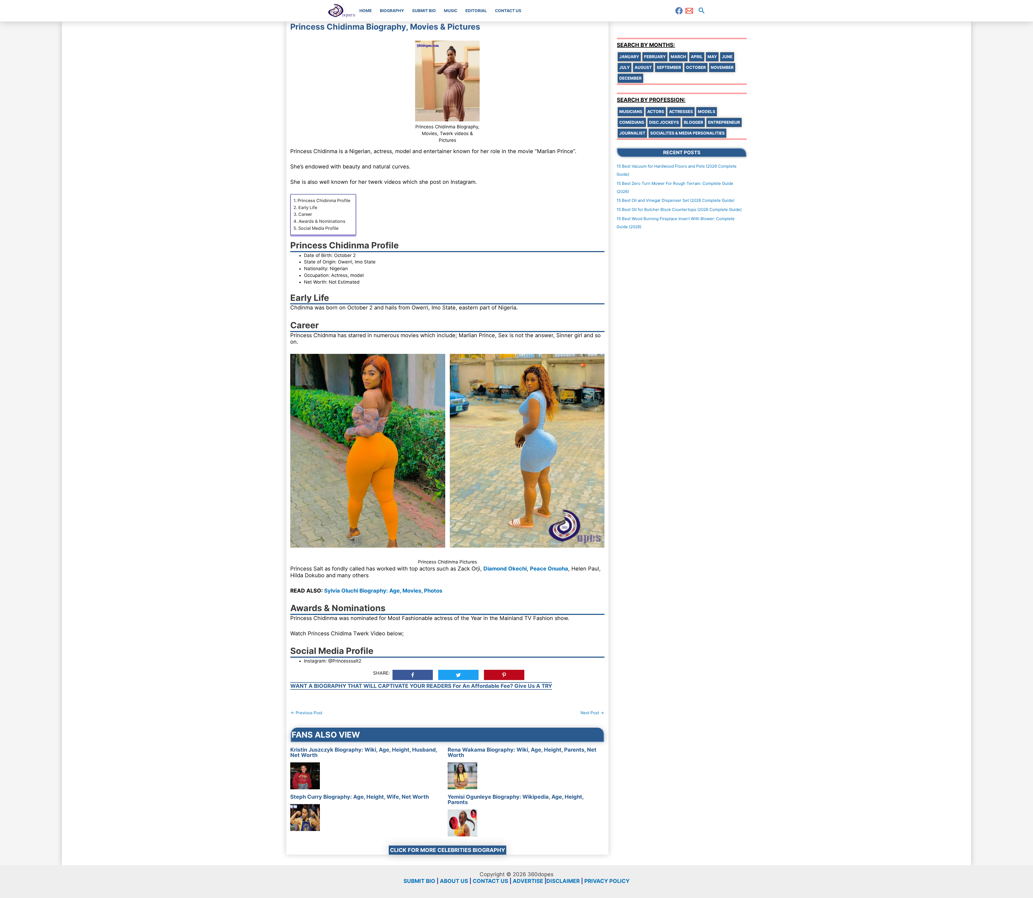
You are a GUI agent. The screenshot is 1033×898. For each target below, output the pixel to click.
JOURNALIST (632, 133)
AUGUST (643, 67)
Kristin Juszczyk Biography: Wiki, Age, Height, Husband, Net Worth (363, 752)
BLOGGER (693, 122)
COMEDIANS (631, 122)
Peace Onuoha (549, 568)
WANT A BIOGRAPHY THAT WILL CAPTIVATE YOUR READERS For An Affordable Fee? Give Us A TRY (421, 686)
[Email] (689, 11)
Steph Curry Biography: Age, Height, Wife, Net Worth (359, 797)
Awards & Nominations (322, 221)
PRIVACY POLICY (606, 881)
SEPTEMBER (669, 67)
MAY (712, 56)
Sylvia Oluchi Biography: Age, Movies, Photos (383, 590)
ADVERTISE (528, 881)
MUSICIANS (630, 111)
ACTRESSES (681, 111)
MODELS (706, 111)
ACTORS (655, 111)
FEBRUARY (655, 56)
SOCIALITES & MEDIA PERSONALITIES (687, 133)
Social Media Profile (318, 228)
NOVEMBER (722, 67)
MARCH (678, 56)
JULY (624, 67)
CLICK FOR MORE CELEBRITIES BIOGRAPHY (447, 850)
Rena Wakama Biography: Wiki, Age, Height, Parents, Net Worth (522, 752)
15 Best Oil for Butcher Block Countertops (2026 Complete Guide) (679, 209)
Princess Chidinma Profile (324, 200)
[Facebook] (679, 11)
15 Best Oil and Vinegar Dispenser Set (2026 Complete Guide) (675, 200)
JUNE (727, 56)
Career (305, 214)
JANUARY (629, 56)
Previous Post (306, 712)
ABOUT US (454, 881)
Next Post (592, 712)
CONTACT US (490, 881)
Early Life (307, 207)
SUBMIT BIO (419, 881)
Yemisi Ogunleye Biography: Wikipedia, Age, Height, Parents (515, 799)
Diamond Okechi (505, 568)
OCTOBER (696, 67)
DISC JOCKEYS (664, 122)
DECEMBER (630, 78)
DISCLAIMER (563, 881)
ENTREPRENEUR (724, 122)
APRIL (697, 56)
